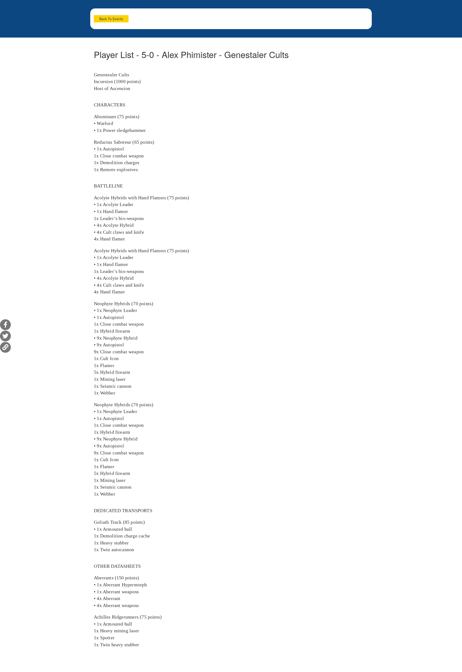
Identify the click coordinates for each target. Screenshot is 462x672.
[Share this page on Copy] (5, 347)
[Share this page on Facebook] (5, 324)
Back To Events (111, 18)
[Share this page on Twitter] (5, 336)
